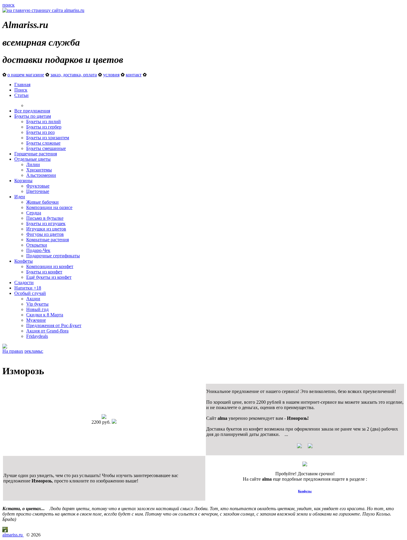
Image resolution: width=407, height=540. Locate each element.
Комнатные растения (47, 239)
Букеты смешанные (46, 148)
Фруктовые (37, 185)
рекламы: (33, 351)
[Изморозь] (104, 417)
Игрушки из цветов (46, 228)
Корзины (23, 180)
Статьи (21, 95)
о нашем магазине (25, 74)
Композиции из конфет (49, 266)
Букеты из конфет (44, 271)
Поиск (20, 89)
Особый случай (30, 293)
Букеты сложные (43, 143)
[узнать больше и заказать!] (305, 448)
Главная (22, 84)
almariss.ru (13, 534)
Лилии (33, 164)
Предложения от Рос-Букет (53, 325)
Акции (33, 298)
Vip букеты (37, 304)
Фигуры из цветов (45, 234)
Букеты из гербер (43, 126)
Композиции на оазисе (49, 207)
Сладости (24, 282)
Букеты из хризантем (47, 137)
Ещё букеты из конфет (49, 277)
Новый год (37, 309)
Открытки (36, 244)
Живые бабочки (42, 202)
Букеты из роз (40, 132)
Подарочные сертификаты (53, 255)
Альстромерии (41, 175)
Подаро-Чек (38, 250)
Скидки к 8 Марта (44, 314)
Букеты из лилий (43, 121)
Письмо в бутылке (44, 218)
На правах (12, 351)
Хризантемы (39, 169)
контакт (134, 74)
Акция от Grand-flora (47, 330)
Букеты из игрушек (46, 223)
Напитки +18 (27, 287)
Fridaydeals (37, 336)
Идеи (19, 196)
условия (111, 74)
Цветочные (37, 191)
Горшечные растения (35, 153)
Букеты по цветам (32, 116)
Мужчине (36, 320)
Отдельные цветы (32, 159)
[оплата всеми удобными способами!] (304, 464)
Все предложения (32, 110)
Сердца (33, 212)
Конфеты (23, 261)
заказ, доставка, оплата (73, 74)
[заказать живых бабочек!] (4, 346)
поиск (8, 4)
